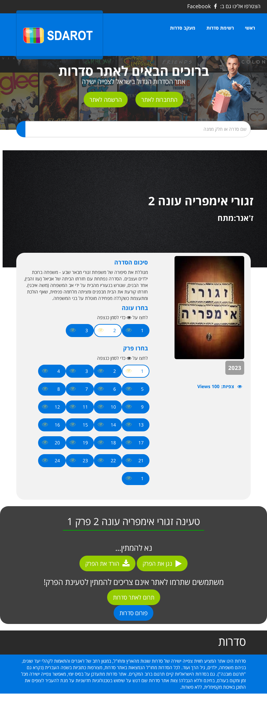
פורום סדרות (133, 613)
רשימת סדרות (220, 28)
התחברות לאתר (159, 99)
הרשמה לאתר (106, 99)
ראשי (250, 28)
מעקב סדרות (182, 28)
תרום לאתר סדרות (133, 597)
